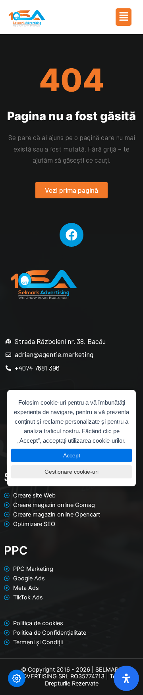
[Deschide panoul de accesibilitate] (126, 678)
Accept (71, 455)
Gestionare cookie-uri (71, 471)
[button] (123, 16)
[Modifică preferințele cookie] (16, 678)
